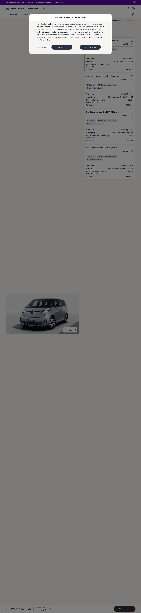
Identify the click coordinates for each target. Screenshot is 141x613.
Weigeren (62, 47)
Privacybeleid (45, 40)
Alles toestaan (90, 47)
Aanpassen (42, 47)
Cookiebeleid (97, 37)
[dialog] (70, 306)
